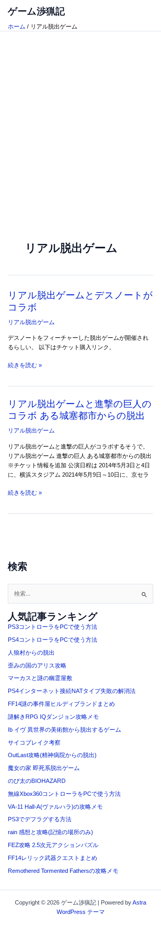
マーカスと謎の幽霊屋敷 (40, 678)
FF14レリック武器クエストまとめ (52, 858)
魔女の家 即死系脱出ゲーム (44, 768)
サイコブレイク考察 (34, 743)
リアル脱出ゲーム (31, 322)
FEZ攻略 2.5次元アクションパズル (53, 845)
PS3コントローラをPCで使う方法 (52, 627)
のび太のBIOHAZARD (37, 781)
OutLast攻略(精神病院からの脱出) (52, 755)
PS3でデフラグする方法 (40, 819)
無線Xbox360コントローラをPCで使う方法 (64, 794)
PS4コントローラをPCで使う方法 (52, 640)
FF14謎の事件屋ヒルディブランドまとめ (61, 704)
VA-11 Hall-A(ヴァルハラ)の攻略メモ (55, 807)
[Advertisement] (80, 115)
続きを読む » (25, 366)
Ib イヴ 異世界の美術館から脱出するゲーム (64, 730)
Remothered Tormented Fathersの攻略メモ (63, 871)
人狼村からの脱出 (31, 653)
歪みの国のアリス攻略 (37, 665)
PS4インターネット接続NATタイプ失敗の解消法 (72, 691)
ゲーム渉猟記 (36, 11)
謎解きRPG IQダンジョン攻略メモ (53, 717)
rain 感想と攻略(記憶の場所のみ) (50, 832)
